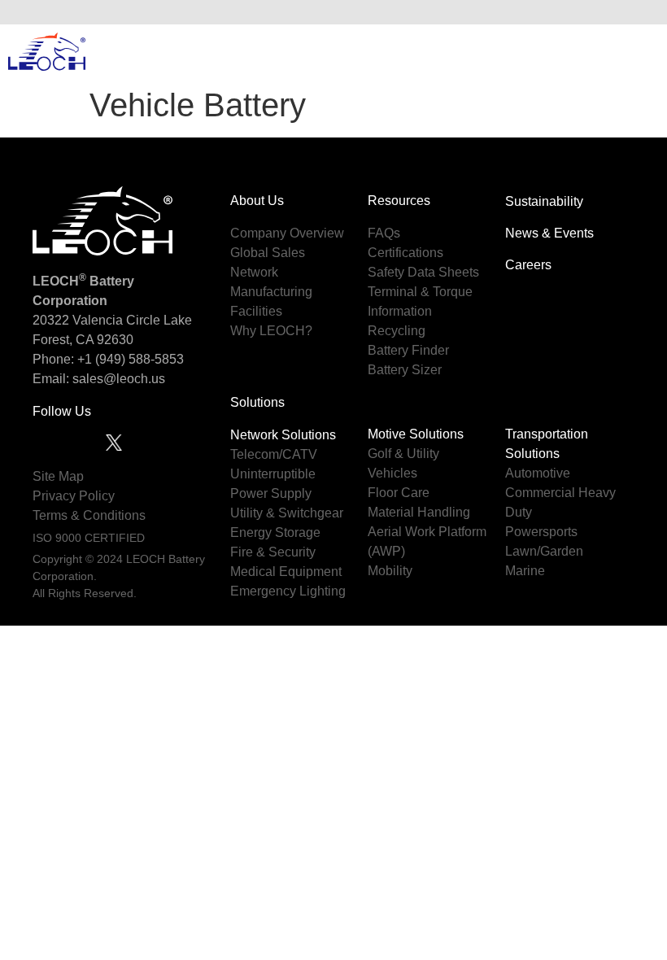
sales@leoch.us (117, 379)
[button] (642, 12)
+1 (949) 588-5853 (130, 359)
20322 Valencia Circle (96, 320)
